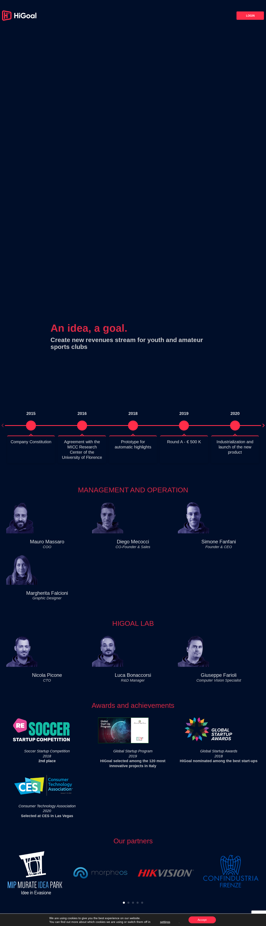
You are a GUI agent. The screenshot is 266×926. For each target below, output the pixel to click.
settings (165, 922)
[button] (2, 425)
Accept (202, 919)
